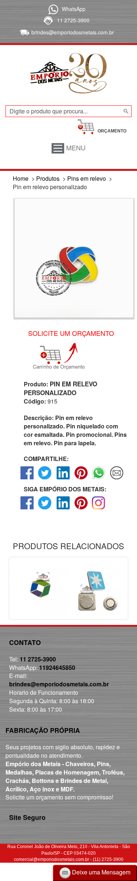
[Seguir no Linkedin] (63, 509)
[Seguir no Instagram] (99, 509)
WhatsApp (73, 8)
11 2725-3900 (73, 20)
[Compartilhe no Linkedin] (63, 479)
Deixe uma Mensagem (100, 872)
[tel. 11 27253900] (48, 20)
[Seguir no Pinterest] (81, 509)
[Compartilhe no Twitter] (45, 479)
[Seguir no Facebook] (27, 509)
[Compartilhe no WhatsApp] (99, 479)
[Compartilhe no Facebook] (27, 479)
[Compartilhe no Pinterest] (81, 479)
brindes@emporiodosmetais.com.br (72, 32)
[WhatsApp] (52, 8)
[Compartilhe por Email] (117, 479)
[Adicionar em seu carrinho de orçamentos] (62, 356)
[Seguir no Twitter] (45, 509)
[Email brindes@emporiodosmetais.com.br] (24, 32)
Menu (74, 147)
